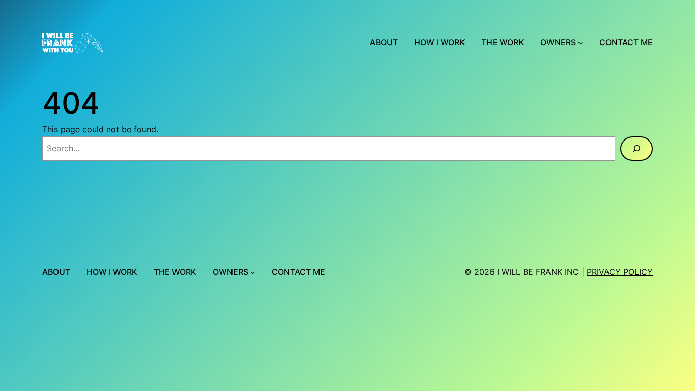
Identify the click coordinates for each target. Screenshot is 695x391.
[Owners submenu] (580, 42)
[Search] (636, 148)
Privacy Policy (620, 272)
